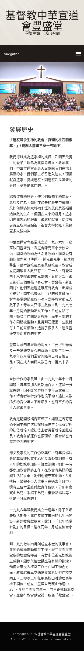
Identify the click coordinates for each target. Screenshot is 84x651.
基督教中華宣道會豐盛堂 (42, 20)
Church (16, 639)
